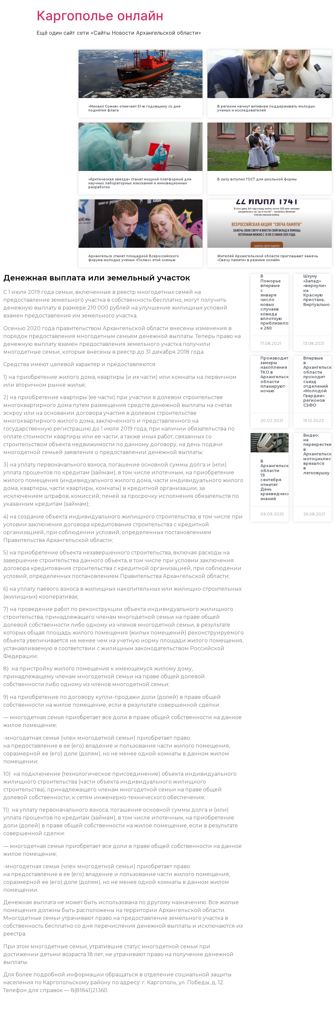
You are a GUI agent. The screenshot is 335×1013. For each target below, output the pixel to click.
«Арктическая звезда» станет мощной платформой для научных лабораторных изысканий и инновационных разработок (139, 183)
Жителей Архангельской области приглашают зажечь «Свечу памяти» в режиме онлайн (267, 258)
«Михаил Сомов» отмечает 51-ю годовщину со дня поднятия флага (134, 108)
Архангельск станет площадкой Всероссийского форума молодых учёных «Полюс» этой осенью (133, 258)
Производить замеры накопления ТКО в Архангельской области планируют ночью (277, 375)
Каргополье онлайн (100, 16)
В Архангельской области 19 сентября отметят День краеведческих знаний (277, 480)
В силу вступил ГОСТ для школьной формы (257, 179)
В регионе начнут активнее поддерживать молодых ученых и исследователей (266, 108)
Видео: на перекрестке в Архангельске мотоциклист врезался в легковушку (318, 454)
